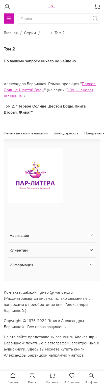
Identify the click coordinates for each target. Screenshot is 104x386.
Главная (11, 32)
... (45, 32)
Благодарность (66, 133)
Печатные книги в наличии (26, 133)
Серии (30, 32)
